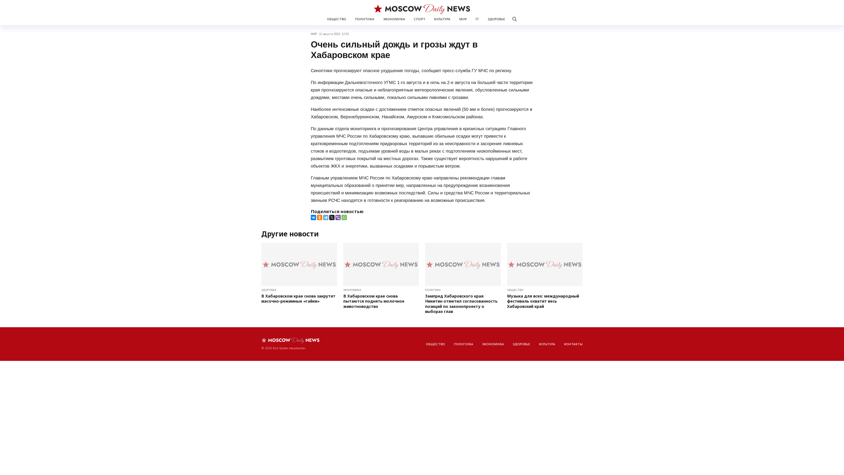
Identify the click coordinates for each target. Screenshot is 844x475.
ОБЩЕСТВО (336, 19)
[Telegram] (325, 217)
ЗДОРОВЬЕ (496, 19)
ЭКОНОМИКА (394, 19)
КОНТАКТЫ (573, 344)
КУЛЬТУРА (442, 19)
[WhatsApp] (344, 217)
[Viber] (338, 217)
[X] (332, 217)
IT (477, 19)
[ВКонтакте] (313, 217)
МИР (463, 19)
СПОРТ (419, 19)
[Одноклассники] (319, 217)
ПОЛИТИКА (364, 19)
